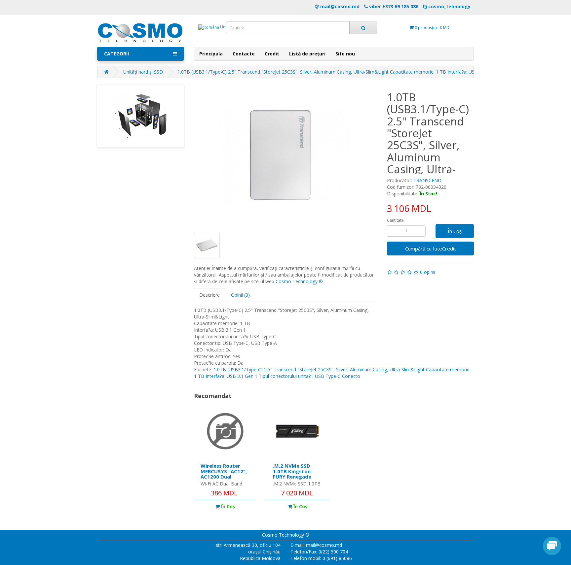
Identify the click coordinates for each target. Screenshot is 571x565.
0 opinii (427, 272)
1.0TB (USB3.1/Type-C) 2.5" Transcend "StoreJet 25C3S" (273, 369)
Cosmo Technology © (299, 281)
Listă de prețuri (307, 53)
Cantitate (395, 220)
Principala (211, 53)
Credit (272, 53)
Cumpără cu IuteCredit (430, 248)
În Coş (455, 231)
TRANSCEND (427, 180)
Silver (341, 369)
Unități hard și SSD (143, 72)
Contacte (244, 53)
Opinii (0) (240, 295)
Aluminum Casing (368, 369)
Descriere (209, 295)
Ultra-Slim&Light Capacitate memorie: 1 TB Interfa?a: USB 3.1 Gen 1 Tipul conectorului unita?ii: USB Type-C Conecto (332, 372)
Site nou (345, 53)
